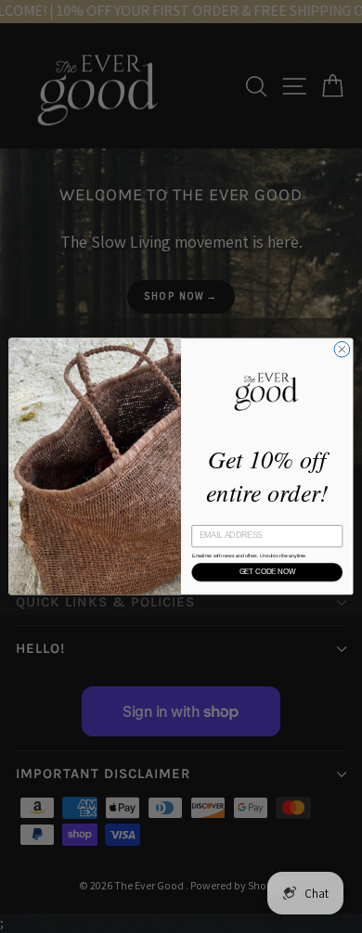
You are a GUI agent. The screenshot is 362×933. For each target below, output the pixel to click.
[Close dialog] (342, 349)
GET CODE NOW (267, 572)
